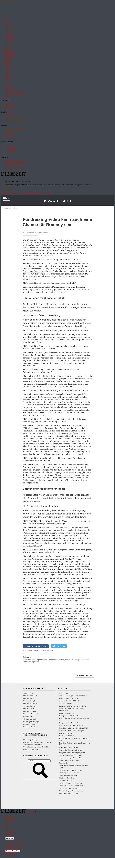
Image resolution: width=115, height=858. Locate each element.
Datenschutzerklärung (49, 315)
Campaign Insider (65, 703)
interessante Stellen (78, 266)
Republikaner (41, 660)
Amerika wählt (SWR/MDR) (69, 698)
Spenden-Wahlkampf (56, 660)
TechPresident (64, 763)
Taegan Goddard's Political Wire (70, 755)
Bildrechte (9, 838)
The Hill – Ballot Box (66, 778)
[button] (4, 22)
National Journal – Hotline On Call (71, 725)
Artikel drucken (47, 651)
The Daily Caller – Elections (69, 773)
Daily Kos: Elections (66, 713)
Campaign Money (30, 740)
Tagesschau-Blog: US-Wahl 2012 (70, 758)
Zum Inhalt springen (8, 2)
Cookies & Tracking (12, 851)
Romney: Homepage (31, 722)
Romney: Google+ (30, 719)
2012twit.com (29, 693)
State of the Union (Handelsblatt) (70, 750)
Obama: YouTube (30, 711)
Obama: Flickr (29, 698)
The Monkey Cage (65, 780)
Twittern (60, 646)
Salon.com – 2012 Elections (69, 747)
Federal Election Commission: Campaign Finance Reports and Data (38, 743)
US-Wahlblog (57, 201)
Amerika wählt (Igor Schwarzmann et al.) (73, 696)
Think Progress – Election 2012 (70, 788)
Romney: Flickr (29, 716)
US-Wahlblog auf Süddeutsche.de (71, 791)
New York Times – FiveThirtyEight (71, 731)
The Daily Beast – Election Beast (70, 770)
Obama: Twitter (29, 709)
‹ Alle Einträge (10, 208)
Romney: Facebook (31, 714)
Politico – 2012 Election (67, 736)
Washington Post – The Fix (68, 793)
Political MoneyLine (31, 749)
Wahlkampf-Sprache (31, 662)
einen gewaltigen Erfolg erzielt (50, 247)
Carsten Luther (32, 651)
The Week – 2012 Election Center (71, 786)
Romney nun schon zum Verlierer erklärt (70, 330)
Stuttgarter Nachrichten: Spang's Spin (72, 753)
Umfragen (85, 660)
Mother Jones (29, 247)
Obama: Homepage (31, 703)
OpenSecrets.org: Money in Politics (36, 747)
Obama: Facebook (30, 696)
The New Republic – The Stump (70, 783)
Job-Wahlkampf (29, 660)
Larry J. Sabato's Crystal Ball (69, 723)
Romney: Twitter (30, 724)
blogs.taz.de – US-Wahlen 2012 (70, 701)
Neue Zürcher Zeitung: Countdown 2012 (73, 728)
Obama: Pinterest (30, 706)
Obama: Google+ (30, 701)
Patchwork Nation (65, 733)
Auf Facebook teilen (36, 646)
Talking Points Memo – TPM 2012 (71, 760)
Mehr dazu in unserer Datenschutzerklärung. (65, 326)
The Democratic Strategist (68, 775)
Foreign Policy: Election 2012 (69, 716)
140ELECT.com (64, 693)
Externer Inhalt (33, 315)
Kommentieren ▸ (84, 675)
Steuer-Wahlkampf (72, 660)
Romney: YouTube (30, 727)
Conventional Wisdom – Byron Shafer (72, 706)
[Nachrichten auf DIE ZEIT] (13, 175)
